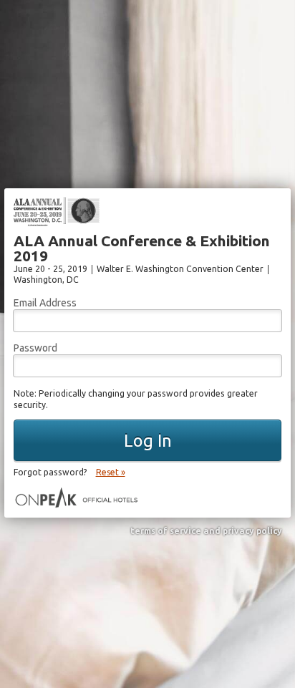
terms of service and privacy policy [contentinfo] (206, 531)
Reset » (110, 472)
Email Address (45, 303)
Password (35, 348)
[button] (148, 440)
